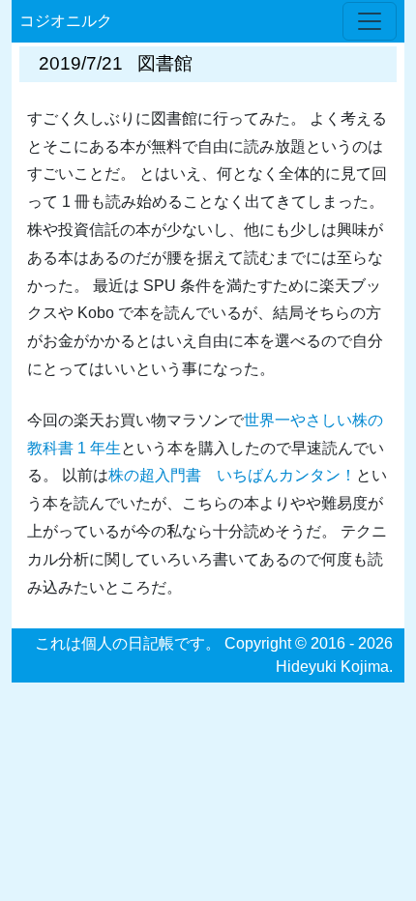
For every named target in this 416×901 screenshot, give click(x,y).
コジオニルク (65, 21)
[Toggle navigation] (369, 21)
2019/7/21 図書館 (116, 63)
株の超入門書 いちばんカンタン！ (232, 475)
